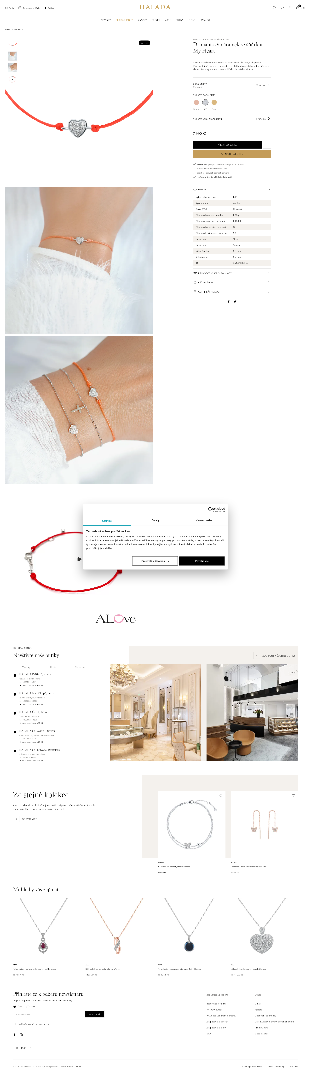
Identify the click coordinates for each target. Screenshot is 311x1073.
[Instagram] (21, 1034)
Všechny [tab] (26, 666)
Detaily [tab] (156, 520)
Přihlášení (94, 1014)
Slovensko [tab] (80, 666)
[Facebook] (14, 1034)
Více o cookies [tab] (204, 520)
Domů (8, 29)
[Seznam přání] (282, 8)
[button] (232, 189)
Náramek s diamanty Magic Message (175, 866)
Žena (19, 1006)
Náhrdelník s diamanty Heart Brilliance (248, 968)
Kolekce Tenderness (203, 39)
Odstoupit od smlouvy (252, 1066)
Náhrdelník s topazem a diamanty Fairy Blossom (180, 968)
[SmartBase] (74, 1066)
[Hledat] (274, 8)
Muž (33, 1006)
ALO (15, 964)
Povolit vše (202, 561)
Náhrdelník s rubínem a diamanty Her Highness (34, 968)
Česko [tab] (53, 666)
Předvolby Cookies (153, 561)
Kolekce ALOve (221, 39)
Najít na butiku (234, 153)
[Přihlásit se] (290, 8)
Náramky (18, 29)
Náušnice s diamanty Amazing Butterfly (248, 866)
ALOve (144, 42)
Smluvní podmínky (276, 1066)
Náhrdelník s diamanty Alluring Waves (103, 968)
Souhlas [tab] (107, 520)
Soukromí (293, 1066)
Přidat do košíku (227, 144)
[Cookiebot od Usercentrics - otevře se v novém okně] (210, 509)
